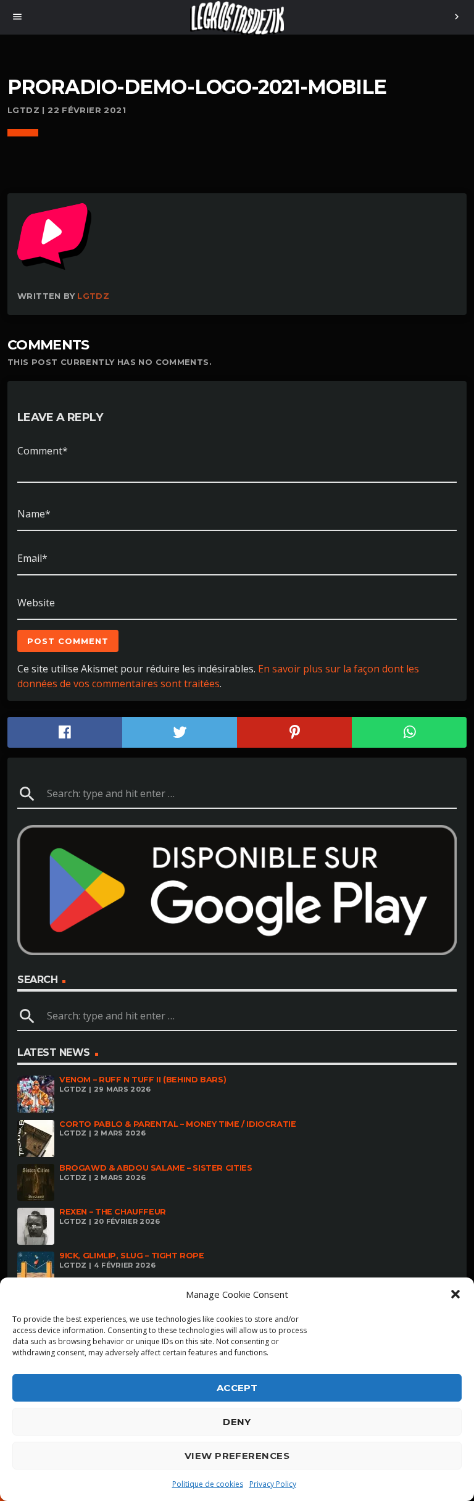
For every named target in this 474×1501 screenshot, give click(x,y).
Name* (34, 514)
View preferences (237, 1455)
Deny (237, 1422)
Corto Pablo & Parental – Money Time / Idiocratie (177, 1124)
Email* (32, 558)
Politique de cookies (207, 1484)
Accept (237, 1388)
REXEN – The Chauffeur (112, 1211)
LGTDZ (93, 296)
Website (36, 602)
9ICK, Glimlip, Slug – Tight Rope (131, 1255)
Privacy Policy (272, 1484)
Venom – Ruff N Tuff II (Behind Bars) (142, 1079)
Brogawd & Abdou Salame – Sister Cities (155, 1168)
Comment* (42, 451)
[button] (455, 1294)
